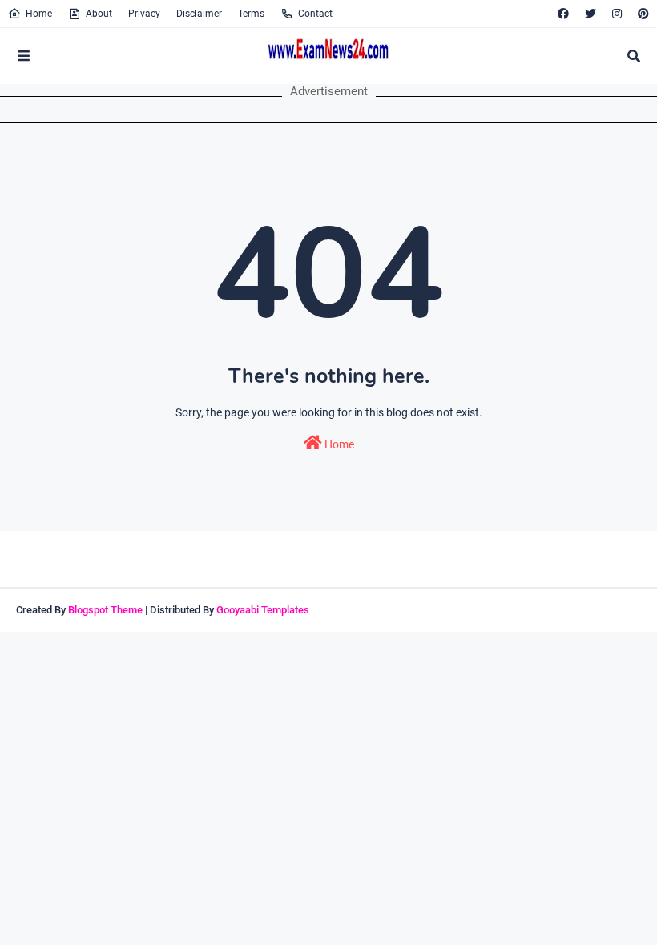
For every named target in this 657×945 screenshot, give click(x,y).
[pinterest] (641, 13)
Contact (315, 13)
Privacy (144, 13)
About (99, 13)
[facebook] (563, 13)
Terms (251, 13)
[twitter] (590, 13)
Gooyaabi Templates (262, 610)
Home (39, 13)
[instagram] (617, 13)
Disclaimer (199, 13)
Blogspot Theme (105, 610)
